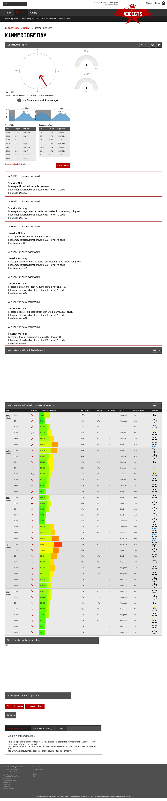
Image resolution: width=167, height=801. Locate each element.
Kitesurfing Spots (11, 19)
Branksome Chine (9, 789)
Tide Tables (37, 772)
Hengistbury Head (9, 780)
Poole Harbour (8, 782)
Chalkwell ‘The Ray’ (10, 772)
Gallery (33, 13)
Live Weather (38, 770)
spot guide (114, 3)
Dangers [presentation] (61, 728)
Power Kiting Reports (30, 19)
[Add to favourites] (158, 44)
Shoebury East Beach (10, 770)
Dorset (26, 28)
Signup (149, 3)
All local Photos (15, 706)
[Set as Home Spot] (152, 44)
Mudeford (6, 787)
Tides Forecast (65, 19)
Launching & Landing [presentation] (42, 728)
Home (8, 13)
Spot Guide (14, 28)
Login (158, 3)
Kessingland (7, 778)
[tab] (18, 728)
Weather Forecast (48, 19)
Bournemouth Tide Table (13, 164)
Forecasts (20, 12)
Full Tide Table (62, 165)
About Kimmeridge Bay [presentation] (18, 728)
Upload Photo (35, 706)
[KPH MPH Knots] (144, 45)
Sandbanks (7, 785)
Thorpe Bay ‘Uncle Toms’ (12, 776)
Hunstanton (7, 774)
